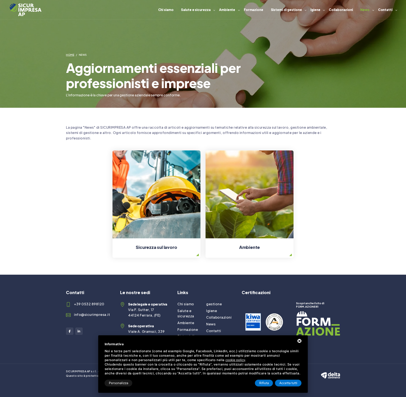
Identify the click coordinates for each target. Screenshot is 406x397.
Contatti (385, 10)
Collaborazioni (341, 10)
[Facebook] (69, 331)
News (364, 10)
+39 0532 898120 (89, 304)
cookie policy (235, 360)
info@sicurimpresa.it (92, 314)
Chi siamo (166, 10)
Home (70, 54)
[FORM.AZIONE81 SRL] (318, 314)
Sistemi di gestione (286, 10)
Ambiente (227, 10)
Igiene (315, 10)
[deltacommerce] (330, 371)
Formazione (253, 10)
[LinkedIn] (79, 331)
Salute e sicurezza (195, 10)
